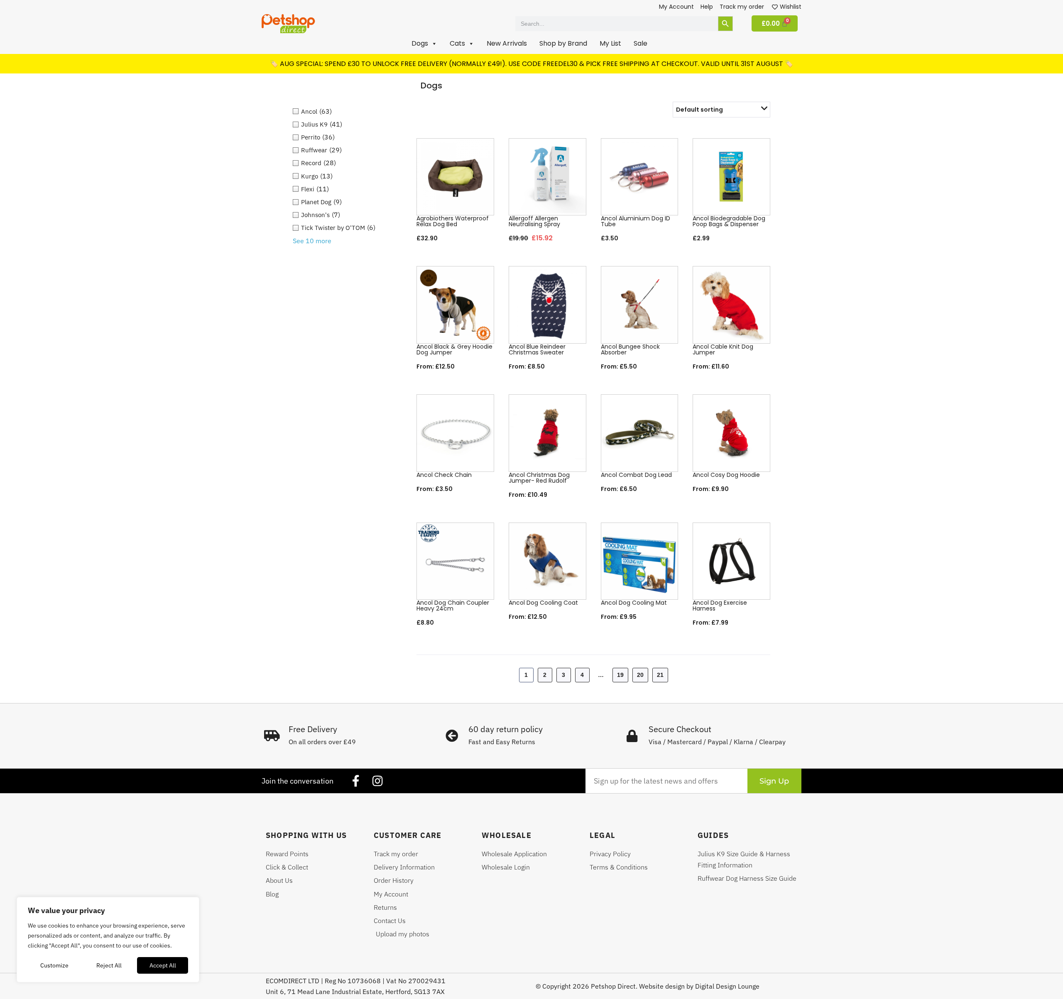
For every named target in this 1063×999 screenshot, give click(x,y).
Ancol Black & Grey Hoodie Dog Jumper (454, 349)
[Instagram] (377, 781)
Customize (54, 965)
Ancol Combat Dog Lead (636, 475)
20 (640, 675)
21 (660, 675)
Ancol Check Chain (444, 475)
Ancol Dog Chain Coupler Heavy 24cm (452, 605)
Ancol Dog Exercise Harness (720, 605)
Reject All (109, 965)
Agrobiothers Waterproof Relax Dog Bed (452, 221)
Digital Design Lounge (727, 986)
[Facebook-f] (356, 781)
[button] (424, 43)
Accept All (162, 965)
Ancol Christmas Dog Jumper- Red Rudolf (539, 478)
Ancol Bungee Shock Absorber (630, 349)
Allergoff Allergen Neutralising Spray (534, 221)
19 (620, 675)
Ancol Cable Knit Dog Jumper (723, 349)
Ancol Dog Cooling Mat (634, 602)
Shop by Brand (563, 43)
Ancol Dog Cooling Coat (543, 602)
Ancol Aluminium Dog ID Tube (635, 221)
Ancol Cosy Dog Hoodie (726, 475)
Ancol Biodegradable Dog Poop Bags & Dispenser (729, 221)
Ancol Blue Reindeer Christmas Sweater (537, 349)
